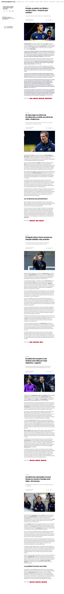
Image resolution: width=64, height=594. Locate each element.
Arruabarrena (34, 395)
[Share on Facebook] (46, 20)
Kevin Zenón (26, 156)
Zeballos (50, 283)
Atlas (46, 155)
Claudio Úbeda (33, 48)
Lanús (53, 519)
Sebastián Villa (31, 556)
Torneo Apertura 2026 (48, 98)
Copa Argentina (44, 399)
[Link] (50, 20)
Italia (26, 318)
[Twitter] (7, 11)
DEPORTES (46, 1)
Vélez (37, 399)
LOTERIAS (58, 1)
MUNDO (41, 1)
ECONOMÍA (32, 1)
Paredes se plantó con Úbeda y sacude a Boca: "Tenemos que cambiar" (8, 7)
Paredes (29, 523)
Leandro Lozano (44, 396)
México (50, 155)
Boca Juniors (38, 460)
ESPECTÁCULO (52, 1)
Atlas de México (33, 220)
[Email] (12, 11)
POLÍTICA (27, 1)
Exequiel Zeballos (32, 274)
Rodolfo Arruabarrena (37, 172)
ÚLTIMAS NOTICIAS (20, 1)
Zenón (38, 162)
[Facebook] (4, 11)
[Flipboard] (10, 11)
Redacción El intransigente (30, 19)
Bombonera (26, 217)
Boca (47, 43)
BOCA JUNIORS (4, 16)
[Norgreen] (8, 27)
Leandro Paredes (27, 43)
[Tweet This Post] (48, 20)
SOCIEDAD (37, 1)
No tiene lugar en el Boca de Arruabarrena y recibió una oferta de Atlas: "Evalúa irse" (8, 18)
